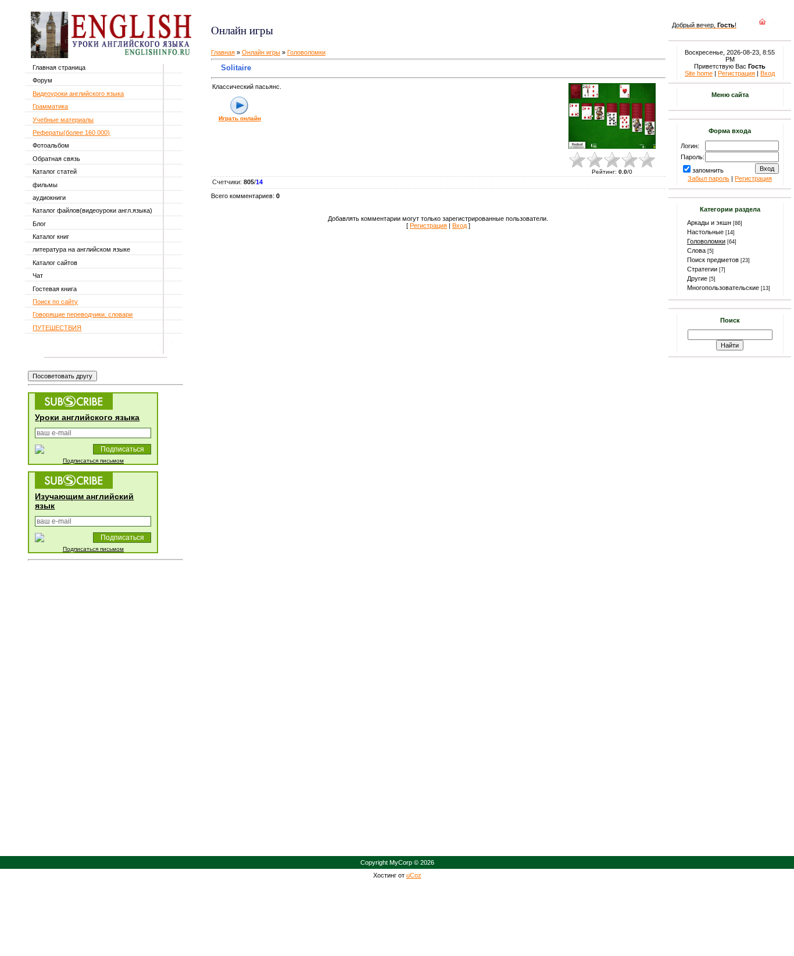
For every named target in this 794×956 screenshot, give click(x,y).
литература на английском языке (81, 249)
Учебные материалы (63, 119)
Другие (697, 278)
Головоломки (306, 52)
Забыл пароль (708, 178)
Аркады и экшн (709, 222)
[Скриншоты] (612, 116)
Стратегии (702, 269)
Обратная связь (56, 158)
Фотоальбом (51, 145)
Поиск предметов (713, 259)
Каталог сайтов (55, 262)
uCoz (413, 875)
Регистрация (428, 225)
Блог (39, 223)
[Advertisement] (349, 12)
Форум (42, 80)
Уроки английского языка (87, 417)
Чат (38, 275)
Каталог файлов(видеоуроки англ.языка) (92, 210)
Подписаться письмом (93, 460)
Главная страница (59, 67)
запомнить (708, 170)
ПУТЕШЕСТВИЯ (57, 327)
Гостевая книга (55, 288)
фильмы (45, 184)
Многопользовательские (723, 287)
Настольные (705, 231)
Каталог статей (55, 171)
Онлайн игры (261, 52)
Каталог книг (51, 236)
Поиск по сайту (55, 301)
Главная (223, 52)
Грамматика (50, 106)
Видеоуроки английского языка (78, 93)
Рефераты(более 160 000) (71, 132)
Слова (696, 250)
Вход (459, 225)
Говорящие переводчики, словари (83, 314)
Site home (699, 73)
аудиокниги (49, 197)
